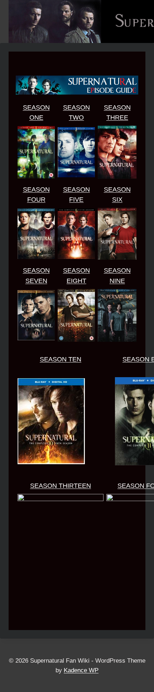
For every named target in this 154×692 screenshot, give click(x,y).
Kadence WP (81, 670)
